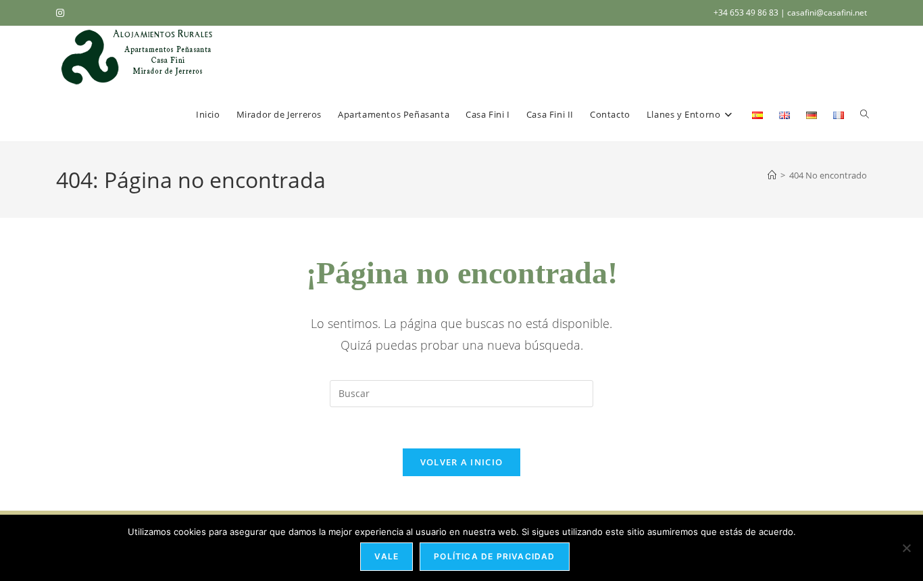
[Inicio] (772, 175)
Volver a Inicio (461, 462)
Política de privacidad (494, 556)
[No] (906, 548)
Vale (386, 556)
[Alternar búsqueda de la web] (864, 114)
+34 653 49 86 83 (747, 12)
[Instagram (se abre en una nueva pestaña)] (62, 13)
